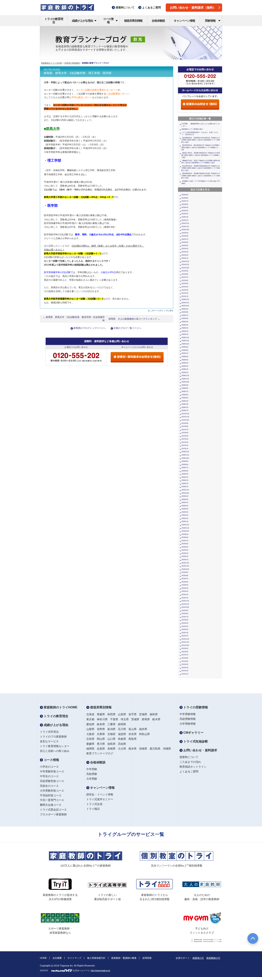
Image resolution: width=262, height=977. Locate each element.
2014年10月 (185, 531)
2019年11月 (185, 341)
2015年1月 (184, 521)
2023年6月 (184, 204)
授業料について (189, 757)
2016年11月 (185, 455)
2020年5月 (184, 322)
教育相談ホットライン (193, 766)
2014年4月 (184, 550)
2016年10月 (185, 458)
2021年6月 (184, 280)
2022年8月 (184, 236)
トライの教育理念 (53, 20)
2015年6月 (184, 506)
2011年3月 (184, 667)
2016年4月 (184, 477)
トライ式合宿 (94, 804)
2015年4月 (184, 512)
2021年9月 (184, 271)
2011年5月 (184, 661)
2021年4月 (184, 287)
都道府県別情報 (133, 20)
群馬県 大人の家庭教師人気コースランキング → (134, 319)
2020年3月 (184, 328)
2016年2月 (184, 483)
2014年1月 (184, 560)
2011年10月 (185, 645)
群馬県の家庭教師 (72, 63)
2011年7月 (184, 655)
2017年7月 (184, 429)
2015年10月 (185, 493)
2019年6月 (184, 356)
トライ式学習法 (49, 731)
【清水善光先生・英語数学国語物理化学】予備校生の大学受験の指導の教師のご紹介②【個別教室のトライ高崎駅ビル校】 (200, 168)
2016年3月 (184, 480)
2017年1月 (184, 448)
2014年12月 (185, 525)
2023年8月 (184, 198)
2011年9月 (184, 648)
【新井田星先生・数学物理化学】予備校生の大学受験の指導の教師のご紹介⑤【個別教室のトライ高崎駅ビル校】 (200, 147)
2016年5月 (184, 474)
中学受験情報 (188, 714)
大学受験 (91, 778)
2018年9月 (184, 385)
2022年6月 (184, 242)
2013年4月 (184, 588)
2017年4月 (184, 439)
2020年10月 (185, 306)
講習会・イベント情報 (99, 794)
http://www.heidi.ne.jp (100, 970)
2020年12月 (185, 299)
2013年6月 (184, 582)
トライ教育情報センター (54, 746)
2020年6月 (184, 318)
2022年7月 (184, 239)
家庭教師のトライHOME (51, 63)
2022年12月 (185, 223)
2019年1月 (184, 372)
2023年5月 (184, 207)
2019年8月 (184, 350)
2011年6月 (184, 658)
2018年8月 (184, 388)
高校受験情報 (188, 718)
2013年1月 (184, 598)
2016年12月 (185, 452)
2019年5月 (184, 360)
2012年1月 (184, 636)
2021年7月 (184, 277)
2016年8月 (184, 464)
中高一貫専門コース (52, 800)
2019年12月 (185, 337)
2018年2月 (184, 407)
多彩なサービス (49, 741)
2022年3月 (184, 252)
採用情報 (147, 958)
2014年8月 (184, 537)
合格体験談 (158, 20)
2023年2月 (184, 217)
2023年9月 (184, 195)
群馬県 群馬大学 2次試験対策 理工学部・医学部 (77, 73)
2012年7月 (184, 617)
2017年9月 (184, 423)
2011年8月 (184, 652)
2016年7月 (184, 467)
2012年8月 (184, 613)
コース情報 (108, 20)
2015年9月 (184, 496)
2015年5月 (184, 509)
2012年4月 (184, 626)
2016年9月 (184, 461)
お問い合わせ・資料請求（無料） (193, 7)
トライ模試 (93, 808)
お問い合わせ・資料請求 (200, 750)
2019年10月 (185, 344)
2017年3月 (184, 442)
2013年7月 (184, 578)
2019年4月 (184, 363)
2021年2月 (184, 293)
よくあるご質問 (189, 771)
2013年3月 (184, 591)
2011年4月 (184, 664)
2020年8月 (184, 312)
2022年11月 (185, 226)
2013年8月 (184, 575)
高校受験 (91, 773)
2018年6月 (184, 395)
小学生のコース (49, 766)
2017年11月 (185, 417)
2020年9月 (184, 309)
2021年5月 (184, 283)
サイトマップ (74, 958)
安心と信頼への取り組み (54, 750)
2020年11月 (185, 303)
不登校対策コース (50, 795)
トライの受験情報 (195, 707)
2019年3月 (184, 366)
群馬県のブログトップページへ (89, 328)
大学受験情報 (188, 723)
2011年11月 (185, 642)
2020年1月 (184, 334)
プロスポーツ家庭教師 (53, 814)
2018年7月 (184, 391)
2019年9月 (184, 347)
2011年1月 (184, 674)
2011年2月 (184, 671)
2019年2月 (184, 369)
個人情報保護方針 (96, 958)
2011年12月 (185, 639)
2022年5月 (184, 245)
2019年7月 (184, 353)
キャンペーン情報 (184, 20)
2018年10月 (185, 382)
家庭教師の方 (213, 958)
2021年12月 (185, 261)
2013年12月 (185, 563)
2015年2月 (184, 518)
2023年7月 (184, 201)
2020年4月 (184, 325)
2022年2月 (184, 255)
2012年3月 (184, 629)
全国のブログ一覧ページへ (127, 328)
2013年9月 (184, 572)
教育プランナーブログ (99, 753)
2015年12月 (185, 490)
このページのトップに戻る (161, 310)
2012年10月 (185, 607)
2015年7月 (184, 502)
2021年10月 (185, 268)
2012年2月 (184, 633)
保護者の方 (198, 958)
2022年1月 (184, 258)
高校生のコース (49, 785)
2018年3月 (184, 404)
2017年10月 (185, 420)
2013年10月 (185, 569)
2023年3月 (184, 214)
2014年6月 (184, 544)
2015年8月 (184, 499)
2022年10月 (185, 229)
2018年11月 (185, 379)
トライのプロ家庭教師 (53, 736)
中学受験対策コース (52, 771)
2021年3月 (184, 290)
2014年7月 (184, 541)
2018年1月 (184, 410)
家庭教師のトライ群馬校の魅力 (192, 129)
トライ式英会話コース (53, 809)
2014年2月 (184, 556)
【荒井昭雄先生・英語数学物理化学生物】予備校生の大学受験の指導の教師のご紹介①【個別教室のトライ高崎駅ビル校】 (200, 176)
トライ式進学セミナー (99, 799)
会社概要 (57, 958)
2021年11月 (185, 264)
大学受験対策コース (52, 790)
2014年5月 (184, 547)
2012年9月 (184, 610)
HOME (43, 958)
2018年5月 (184, 398)
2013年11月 (185, 566)
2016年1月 (184, 486)
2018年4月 (184, 401)
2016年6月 (184, 471)
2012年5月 (184, 623)
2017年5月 (184, 436)
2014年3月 (184, 553)
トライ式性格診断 (195, 741)
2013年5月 (184, 585)
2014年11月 (185, 528)
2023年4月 (184, 211)
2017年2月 (184, 445)
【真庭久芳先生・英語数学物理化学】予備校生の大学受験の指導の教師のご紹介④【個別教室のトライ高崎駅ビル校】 (200, 155)
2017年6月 (184, 433)
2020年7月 (184, 315)
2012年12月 (185, 601)
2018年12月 (185, 375)
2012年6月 (184, 620)
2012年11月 (185, 604)
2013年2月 (184, 594)
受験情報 (210, 20)
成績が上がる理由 (82, 20)
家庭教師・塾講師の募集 (124, 958)
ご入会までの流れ (190, 761)
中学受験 (91, 769)
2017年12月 (185, 414)
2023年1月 (184, 220)
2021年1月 (184, 296)
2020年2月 (184, 331)
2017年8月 (184, 426)
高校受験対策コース (52, 781)
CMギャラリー (193, 732)
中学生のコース (49, 776)
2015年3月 (184, 515)
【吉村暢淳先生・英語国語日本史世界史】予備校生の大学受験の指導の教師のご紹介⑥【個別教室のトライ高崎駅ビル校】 (200, 140)
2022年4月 (184, 248)
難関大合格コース (50, 804)
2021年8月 (184, 274)
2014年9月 (184, 534)
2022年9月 (184, 233)
